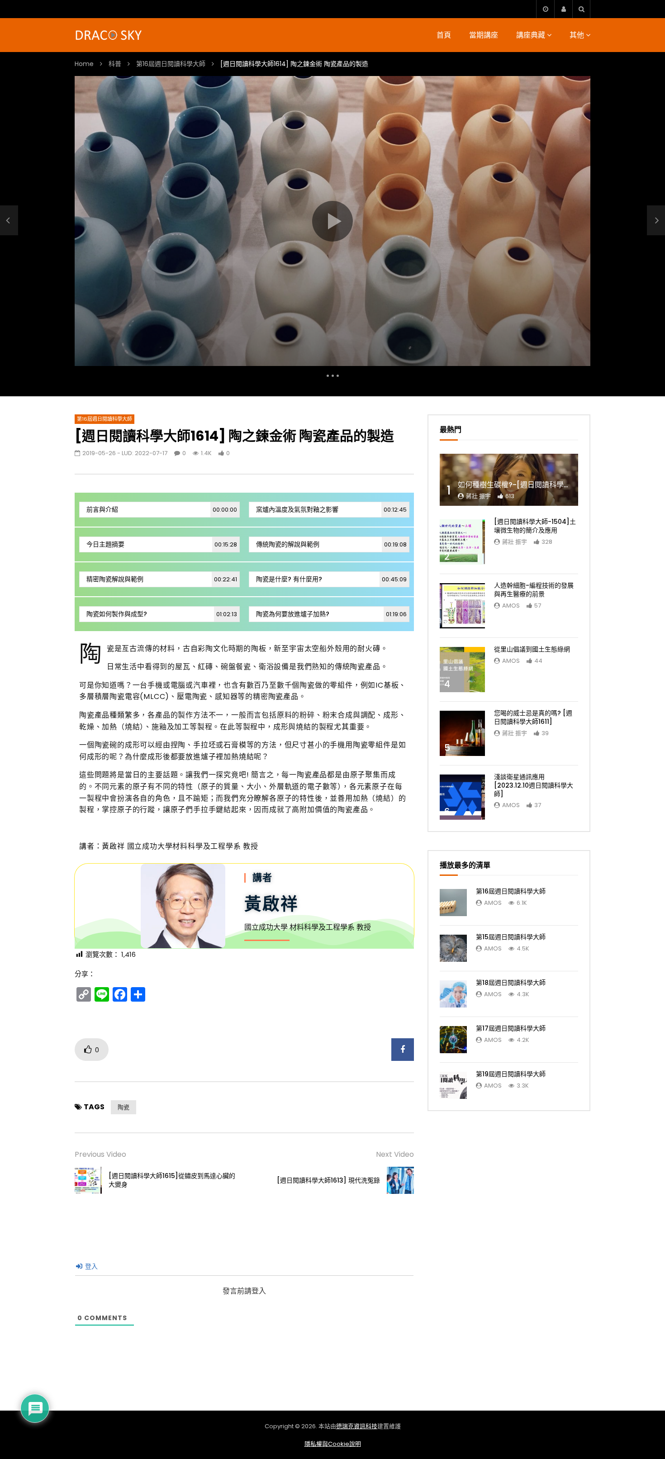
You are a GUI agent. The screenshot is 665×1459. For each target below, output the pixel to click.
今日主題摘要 (161, 544)
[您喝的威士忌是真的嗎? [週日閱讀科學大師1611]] (462, 733)
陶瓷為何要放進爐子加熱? (331, 613)
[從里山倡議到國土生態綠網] (462, 669)
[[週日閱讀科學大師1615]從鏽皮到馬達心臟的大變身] (9, 220)
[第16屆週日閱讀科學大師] (453, 902)
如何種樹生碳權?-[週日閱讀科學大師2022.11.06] (537, 485)
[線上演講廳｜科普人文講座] (109, 35)
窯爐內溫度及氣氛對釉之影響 (331, 509)
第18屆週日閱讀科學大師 (511, 982)
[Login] (563, 9)
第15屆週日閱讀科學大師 (511, 936)
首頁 (444, 35)
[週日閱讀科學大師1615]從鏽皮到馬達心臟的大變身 (172, 1180)
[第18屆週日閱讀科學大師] (453, 994)
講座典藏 (530, 35)
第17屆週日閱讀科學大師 (511, 1028)
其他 (577, 35)
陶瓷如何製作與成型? (161, 613)
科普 (115, 63)
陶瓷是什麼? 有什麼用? (331, 579)
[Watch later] (545, 9)
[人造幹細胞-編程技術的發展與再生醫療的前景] (462, 605)
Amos (511, 605)
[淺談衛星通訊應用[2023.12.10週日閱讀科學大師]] (462, 797)
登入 (90, 1266)
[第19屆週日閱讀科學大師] (453, 1085)
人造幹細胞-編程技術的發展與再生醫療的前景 (534, 590)
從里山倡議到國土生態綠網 (532, 649)
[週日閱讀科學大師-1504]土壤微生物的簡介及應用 (535, 526)
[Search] (581, 9)
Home (84, 63)
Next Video (395, 1154)
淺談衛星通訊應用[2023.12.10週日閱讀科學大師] (533, 785)
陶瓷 (123, 1107)
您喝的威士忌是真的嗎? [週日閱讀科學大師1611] (533, 717)
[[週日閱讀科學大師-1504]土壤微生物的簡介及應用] (462, 542)
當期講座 (483, 35)
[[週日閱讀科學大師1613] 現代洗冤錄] (400, 1180)
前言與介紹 (161, 509)
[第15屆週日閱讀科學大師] (453, 948)
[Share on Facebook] (402, 1049)
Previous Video (100, 1154)
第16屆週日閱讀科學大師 (170, 63)
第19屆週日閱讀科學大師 (511, 1074)
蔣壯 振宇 (478, 496)
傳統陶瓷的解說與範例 (331, 544)
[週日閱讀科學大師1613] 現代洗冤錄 (328, 1180)
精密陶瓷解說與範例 (161, 579)
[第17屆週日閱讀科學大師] (453, 1039)
